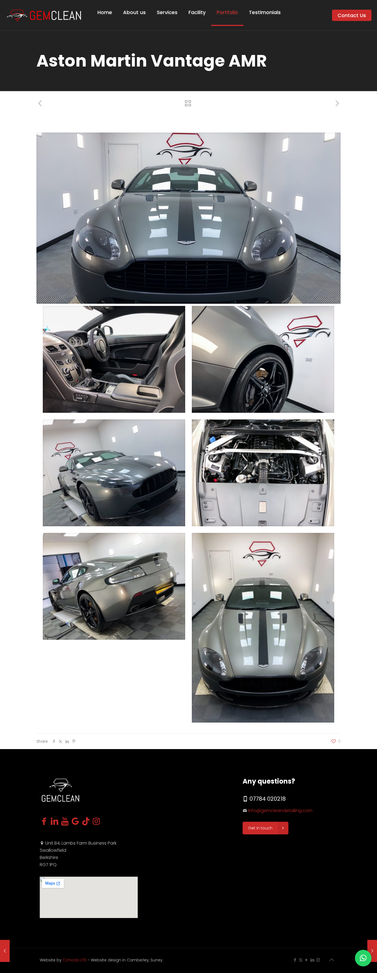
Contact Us (352, 15)
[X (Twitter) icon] (301, 960)
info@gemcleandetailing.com (280, 810)
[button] (363, 958)
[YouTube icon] (306, 960)
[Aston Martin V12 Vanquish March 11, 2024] (372, 951)
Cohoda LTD (75, 960)
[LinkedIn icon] (312, 960)
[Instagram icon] (318, 960)
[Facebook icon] (295, 960)
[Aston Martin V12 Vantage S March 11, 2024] (5, 951)
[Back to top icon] (331, 960)
